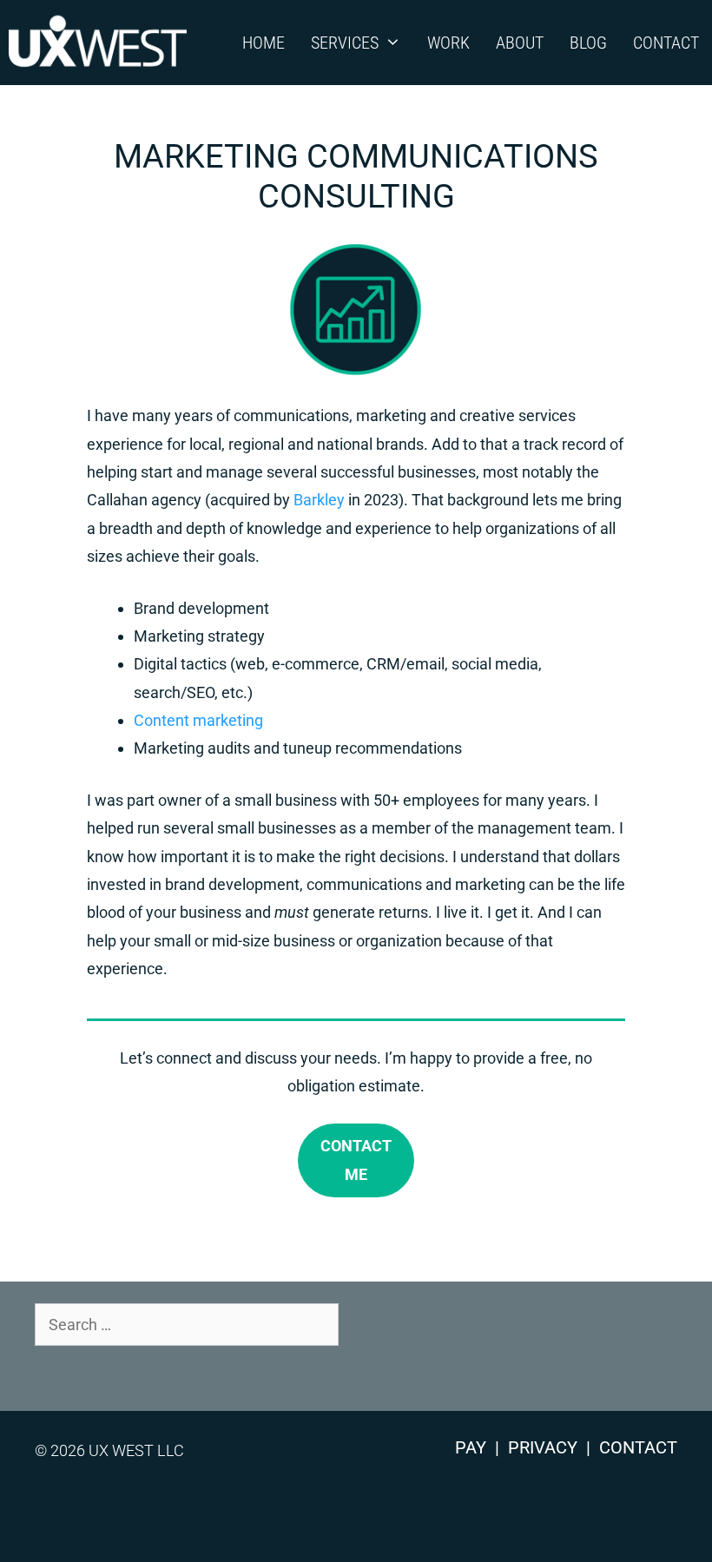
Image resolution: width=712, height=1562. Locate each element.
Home (263, 42)
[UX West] (102, 42)
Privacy (542, 1447)
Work (448, 42)
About (520, 42)
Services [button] (345, 42)
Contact (666, 42)
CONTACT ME (356, 1160)
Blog (588, 42)
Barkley (319, 500)
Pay (470, 1447)
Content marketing (198, 720)
